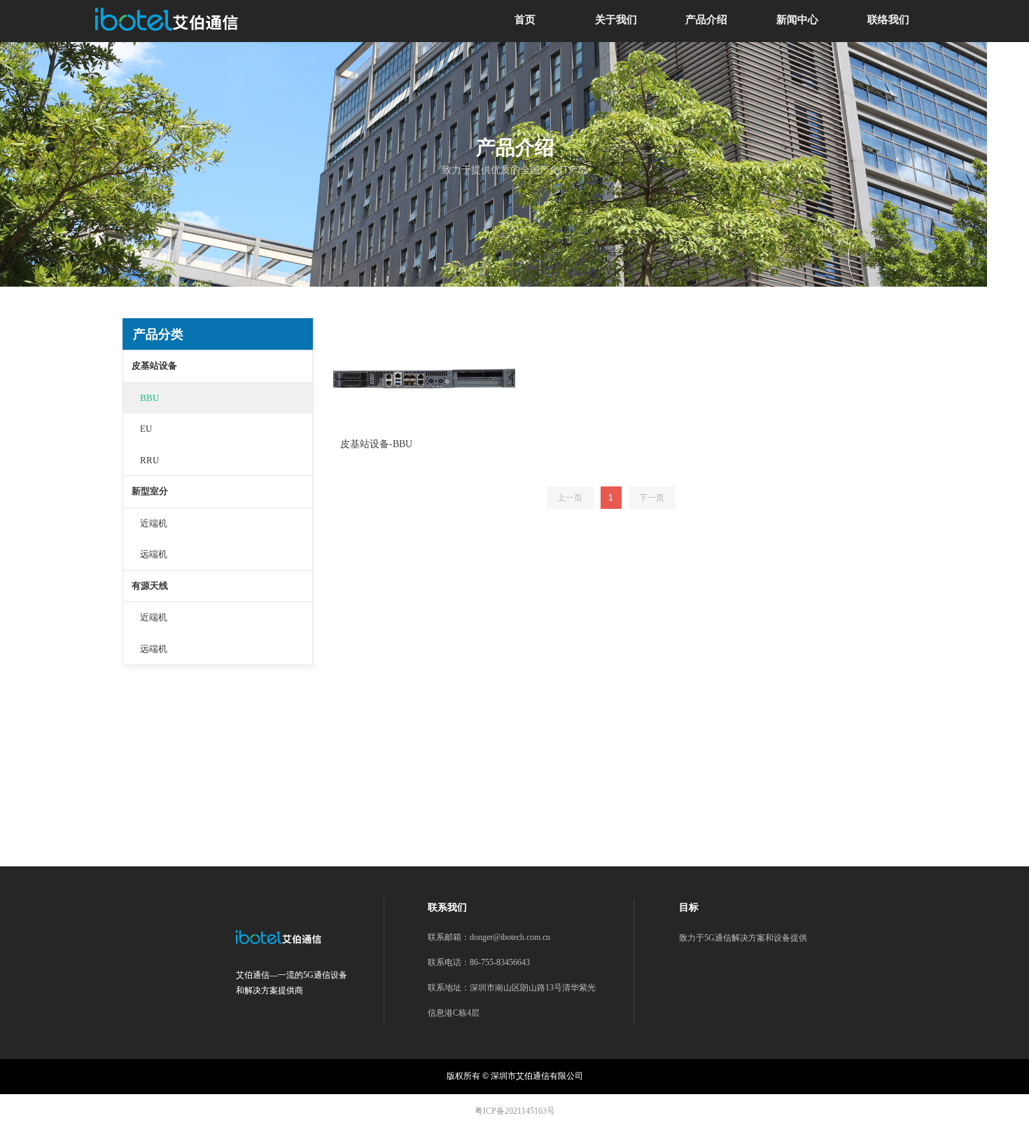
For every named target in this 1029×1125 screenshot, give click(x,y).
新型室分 (150, 491)
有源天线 (150, 585)
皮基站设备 (154, 365)
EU (146, 428)
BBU (149, 398)
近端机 (153, 523)
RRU (149, 460)
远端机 (153, 554)
